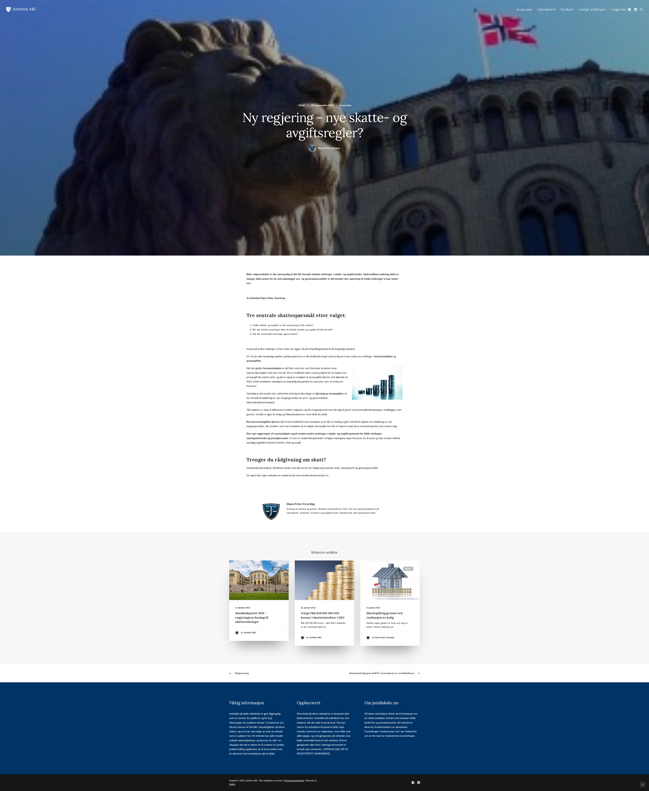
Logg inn (618, 9)
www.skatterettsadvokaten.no (312, 475)
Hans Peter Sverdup (329, 148)
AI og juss (524, 9)
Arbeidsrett (546, 9)
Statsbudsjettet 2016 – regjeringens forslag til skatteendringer (251, 617)
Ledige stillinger (592, 9)
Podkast (567, 9)
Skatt (302, 105)
